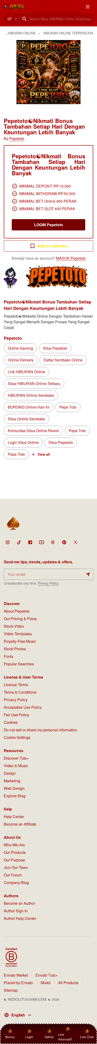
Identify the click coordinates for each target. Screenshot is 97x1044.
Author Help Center (20, 918)
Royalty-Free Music (20, 641)
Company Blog (16, 882)
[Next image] (87, 72)
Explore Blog (14, 795)
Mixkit (45, 982)
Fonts (8, 656)
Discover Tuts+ (16, 758)
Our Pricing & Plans (20, 618)
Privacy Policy (48, 583)
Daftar (48, 1037)
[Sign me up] (88, 574)
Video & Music (16, 765)
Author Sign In (16, 910)
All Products (68, 982)
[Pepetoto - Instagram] (7, 542)
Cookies (11, 722)
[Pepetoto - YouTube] (41, 542)
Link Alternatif (65, 1037)
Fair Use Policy (16, 714)
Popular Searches (19, 664)
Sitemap (11, 990)
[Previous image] (10, 72)
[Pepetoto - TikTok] (18, 542)
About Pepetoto (17, 611)
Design (10, 773)
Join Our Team (16, 867)
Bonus (10, 1037)
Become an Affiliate (20, 824)
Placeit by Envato (18, 982)
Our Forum (13, 875)
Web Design (14, 788)
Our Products (15, 852)
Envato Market (16, 975)
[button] (48, 72)
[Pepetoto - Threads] (52, 542)
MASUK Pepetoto (71, 258)
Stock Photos (15, 648)
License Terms (16, 684)
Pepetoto (16, 138)
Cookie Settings (17, 737)
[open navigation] (87, 6)
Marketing (12, 780)
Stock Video (14, 626)
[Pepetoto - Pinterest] (64, 542)
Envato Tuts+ (46, 975)
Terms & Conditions (20, 692)
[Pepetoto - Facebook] (30, 542)
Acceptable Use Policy (23, 707)
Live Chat (87, 1037)
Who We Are (14, 844)
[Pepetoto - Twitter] (75, 542)
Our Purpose (14, 860)
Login (29, 1037)
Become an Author (19, 903)
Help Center (14, 816)
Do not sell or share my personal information (40, 730)
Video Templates (18, 633)
